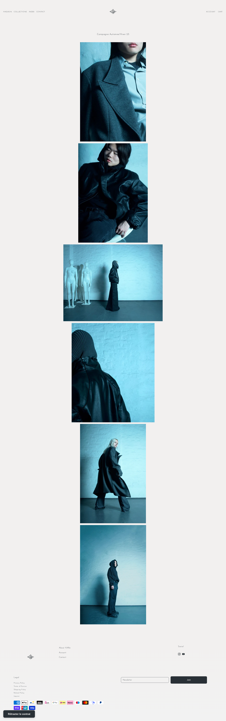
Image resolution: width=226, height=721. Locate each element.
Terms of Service (20, 686)
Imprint (16, 696)
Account (62, 653)
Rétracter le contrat (19, 714)
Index (31, 12)
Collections (20, 12)
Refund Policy (19, 693)
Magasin (7, 12)
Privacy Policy (19, 683)
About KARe (65, 648)
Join (189, 680)
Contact (40, 12)
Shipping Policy (20, 690)
